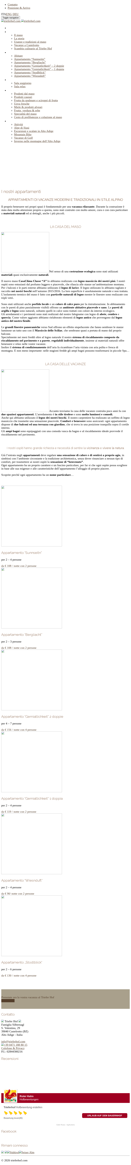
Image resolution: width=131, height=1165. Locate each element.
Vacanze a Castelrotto (26, 45)
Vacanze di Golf (23, 137)
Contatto (13, 4)
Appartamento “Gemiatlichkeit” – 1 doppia (39, 69)
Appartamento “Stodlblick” (30, 72)
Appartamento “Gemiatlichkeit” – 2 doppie (39, 65)
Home (12, 28)
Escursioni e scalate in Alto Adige (33, 131)
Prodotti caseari (23, 97)
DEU (16, 14)
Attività (13, 121)
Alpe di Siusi (21, 127)
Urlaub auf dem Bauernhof (104, 1115)
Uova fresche (21, 103)
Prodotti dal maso (21, 90)
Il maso (13, 31)
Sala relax (20, 86)
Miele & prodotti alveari (28, 107)
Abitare (13, 52)
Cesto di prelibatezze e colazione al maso (38, 117)
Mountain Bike (22, 134)
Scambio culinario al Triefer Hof (33, 48)
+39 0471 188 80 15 (15, 1044)
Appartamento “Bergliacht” (30, 62)
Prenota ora (8, 1000)
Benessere (15, 79)
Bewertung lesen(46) (13, 1118)
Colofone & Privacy (13, 1048)
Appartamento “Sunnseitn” (29, 59)
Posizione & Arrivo (19, 7)
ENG (9, 14)
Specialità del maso (25, 113)
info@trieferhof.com (13, 1041)
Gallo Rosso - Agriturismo (65, 1125)
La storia (19, 38)
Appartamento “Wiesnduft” (30, 75)
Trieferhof (9, 1107)
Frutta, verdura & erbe (27, 110)
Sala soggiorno (22, 83)
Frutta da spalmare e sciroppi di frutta (36, 100)
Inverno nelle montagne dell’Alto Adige (37, 141)
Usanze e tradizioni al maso (30, 41)
